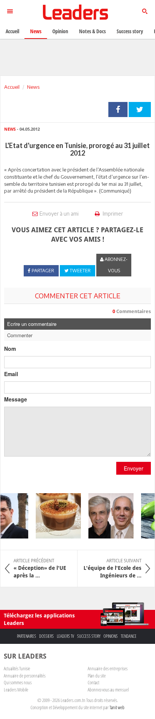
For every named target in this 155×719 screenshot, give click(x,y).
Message (15, 399)
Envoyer (133, 468)
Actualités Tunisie (17, 668)
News (33, 87)
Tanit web (117, 707)
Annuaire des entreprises (108, 668)
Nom (10, 348)
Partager (118, 109)
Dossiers (46, 636)
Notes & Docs (92, 31)
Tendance (129, 636)
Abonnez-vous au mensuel (108, 689)
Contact (93, 682)
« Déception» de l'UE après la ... (40, 568)
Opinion (60, 31)
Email (11, 374)
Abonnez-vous (115, 264)
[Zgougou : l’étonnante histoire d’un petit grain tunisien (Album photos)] (56, 515)
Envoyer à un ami (59, 213)
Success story (88, 636)
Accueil (12, 87)
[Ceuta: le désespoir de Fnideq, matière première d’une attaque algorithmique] (108, 515)
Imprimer (112, 213)
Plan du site (97, 675)
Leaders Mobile (16, 689)
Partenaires (26, 636)
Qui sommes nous (18, 682)
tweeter (140, 109)
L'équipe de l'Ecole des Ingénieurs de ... (112, 568)
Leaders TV (65, 636)
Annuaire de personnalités (25, 675)
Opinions (110, 636)
